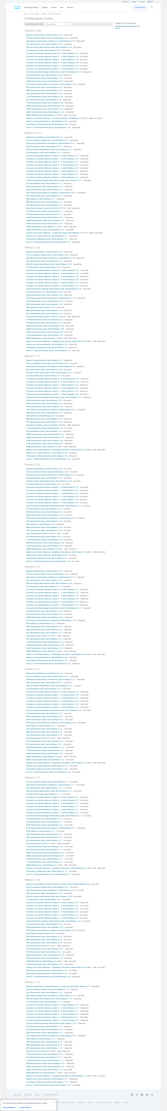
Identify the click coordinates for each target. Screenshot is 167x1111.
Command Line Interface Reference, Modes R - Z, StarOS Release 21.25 (52, 394)
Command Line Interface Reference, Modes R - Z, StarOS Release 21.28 (52, 69)
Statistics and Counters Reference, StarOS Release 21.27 (46, 236)
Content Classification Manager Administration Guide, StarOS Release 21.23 (54, 608)
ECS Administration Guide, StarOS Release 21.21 (44, 819)
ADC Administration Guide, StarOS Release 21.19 (44, 992)
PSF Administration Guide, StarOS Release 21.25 (43, 431)
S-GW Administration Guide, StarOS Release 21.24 (44, 546)
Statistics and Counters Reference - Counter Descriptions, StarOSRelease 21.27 (55, 233)
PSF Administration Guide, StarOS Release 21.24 (43, 536)
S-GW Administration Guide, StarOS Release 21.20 (44, 964)
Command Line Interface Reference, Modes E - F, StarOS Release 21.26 (52, 276)
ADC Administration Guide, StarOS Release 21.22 (44, 682)
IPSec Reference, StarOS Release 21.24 (40, 524)
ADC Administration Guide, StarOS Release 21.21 (44, 788)
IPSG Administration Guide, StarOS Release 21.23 (44, 626)
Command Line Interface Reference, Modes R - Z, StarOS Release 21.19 (52, 1020)
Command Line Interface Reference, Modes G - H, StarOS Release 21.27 (52, 165)
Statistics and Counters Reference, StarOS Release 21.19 (46, 1079)
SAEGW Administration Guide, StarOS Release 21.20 (45, 955)
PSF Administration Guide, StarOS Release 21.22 (43, 744)
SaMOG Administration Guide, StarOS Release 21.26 (45, 329)
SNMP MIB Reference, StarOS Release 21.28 (42, 115)
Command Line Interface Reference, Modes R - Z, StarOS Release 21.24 (52, 503)
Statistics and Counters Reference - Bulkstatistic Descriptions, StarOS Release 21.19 (56, 1076)
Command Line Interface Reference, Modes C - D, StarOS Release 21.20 (52, 906)
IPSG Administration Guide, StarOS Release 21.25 (44, 413)
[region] (28, 1105)
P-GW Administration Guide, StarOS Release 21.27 (44, 211)
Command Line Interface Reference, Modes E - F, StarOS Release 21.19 (52, 1011)
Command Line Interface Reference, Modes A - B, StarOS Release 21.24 (52, 487)
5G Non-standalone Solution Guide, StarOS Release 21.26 (47, 255)
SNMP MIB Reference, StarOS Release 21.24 (42, 549)
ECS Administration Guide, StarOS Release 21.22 (44, 713)
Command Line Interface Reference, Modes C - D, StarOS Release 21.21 (52, 800)
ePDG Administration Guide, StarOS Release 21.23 (44, 614)
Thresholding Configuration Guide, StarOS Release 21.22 (46, 769)
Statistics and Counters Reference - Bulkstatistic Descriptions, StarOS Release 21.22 (56, 763)
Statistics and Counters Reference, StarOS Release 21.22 (46, 766)
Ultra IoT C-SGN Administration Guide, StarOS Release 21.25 (48, 459)
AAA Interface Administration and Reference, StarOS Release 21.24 (50, 475)
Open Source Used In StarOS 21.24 (39, 533)
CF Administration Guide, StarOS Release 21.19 (43, 1002)
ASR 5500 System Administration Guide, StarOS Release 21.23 (49, 583)
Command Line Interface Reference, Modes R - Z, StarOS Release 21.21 (52, 812)
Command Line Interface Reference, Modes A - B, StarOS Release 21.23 (52, 589)
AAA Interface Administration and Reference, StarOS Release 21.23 (50, 577)
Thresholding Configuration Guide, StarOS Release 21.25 (46, 456)
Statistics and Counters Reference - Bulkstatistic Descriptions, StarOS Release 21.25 (56, 450)
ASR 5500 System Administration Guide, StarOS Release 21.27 (49, 149)
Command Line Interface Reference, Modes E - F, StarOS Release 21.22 (52, 698)
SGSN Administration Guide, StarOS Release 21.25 (44, 440)
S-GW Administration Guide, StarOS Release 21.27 (44, 217)
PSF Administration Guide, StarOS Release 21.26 (43, 323)
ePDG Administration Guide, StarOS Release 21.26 (44, 295)
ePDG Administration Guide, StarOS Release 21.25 (44, 403)
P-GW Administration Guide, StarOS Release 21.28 (44, 96)
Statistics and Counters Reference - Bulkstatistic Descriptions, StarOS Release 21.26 (56, 341)
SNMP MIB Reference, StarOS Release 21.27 (42, 227)
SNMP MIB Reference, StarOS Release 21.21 (42, 865)
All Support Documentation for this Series (127, 27)
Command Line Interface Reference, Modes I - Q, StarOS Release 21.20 (52, 915)
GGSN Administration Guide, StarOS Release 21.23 (45, 617)
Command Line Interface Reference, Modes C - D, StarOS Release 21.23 (52, 592)
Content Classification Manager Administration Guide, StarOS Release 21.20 (54, 921)
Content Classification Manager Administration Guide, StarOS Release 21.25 (53, 397)
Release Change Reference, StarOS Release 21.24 (44, 469)
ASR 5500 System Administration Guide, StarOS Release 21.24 (49, 481)
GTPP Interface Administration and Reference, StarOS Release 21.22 (51, 723)
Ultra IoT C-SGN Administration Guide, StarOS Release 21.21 (48, 874)
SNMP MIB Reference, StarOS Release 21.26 (42, 338)
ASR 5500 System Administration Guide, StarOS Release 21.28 (49, 47)
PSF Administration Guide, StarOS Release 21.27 (43, 214)
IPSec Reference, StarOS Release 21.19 (40, 1039)
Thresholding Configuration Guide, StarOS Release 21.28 (46, 124)
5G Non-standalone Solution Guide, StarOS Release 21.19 (47, 989)
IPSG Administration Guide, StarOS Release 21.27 (44, 196)
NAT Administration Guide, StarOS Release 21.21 (44, 840)
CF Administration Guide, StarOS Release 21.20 (43, 899)
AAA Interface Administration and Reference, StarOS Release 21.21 (50, 785)
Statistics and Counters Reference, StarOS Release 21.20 (46, 970)
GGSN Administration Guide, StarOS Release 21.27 (44, 190)
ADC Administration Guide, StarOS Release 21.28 (44, 44)
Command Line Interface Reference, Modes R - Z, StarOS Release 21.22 (52, 707)
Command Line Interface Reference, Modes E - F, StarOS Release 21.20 (52, 909)
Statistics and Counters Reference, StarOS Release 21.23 (46, 657)
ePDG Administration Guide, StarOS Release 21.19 (44, 1029)
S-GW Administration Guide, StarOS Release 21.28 (44, 103)
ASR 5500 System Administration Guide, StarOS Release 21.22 (49, 686)
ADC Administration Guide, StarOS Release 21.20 (44, 893)
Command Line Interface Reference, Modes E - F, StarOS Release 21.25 (52, 385)
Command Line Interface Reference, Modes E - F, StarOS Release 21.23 (52, 596)
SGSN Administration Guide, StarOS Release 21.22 (44, 753)
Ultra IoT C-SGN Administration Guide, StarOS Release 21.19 (48, 1085)
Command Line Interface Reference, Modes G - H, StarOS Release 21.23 (52, 599)
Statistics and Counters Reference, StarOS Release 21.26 (46, 344)
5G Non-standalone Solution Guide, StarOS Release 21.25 (47, 363)
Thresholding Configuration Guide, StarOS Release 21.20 (46, 973)
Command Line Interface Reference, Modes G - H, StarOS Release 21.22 (52, 701)
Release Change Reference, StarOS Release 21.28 (44, 35)
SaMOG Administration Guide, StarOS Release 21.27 (45, 230)
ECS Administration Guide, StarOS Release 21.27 (44, 183)
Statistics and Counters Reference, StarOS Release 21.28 (46, 121)
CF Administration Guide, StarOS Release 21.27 (43, 152)
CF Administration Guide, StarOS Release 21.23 (43, 586)
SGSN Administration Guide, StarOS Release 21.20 (44, 958)
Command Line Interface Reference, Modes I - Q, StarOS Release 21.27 (52, 171)
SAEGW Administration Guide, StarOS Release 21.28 (45, 106)
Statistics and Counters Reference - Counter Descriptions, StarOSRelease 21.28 (55, 118)
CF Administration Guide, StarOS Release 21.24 (43, 484)
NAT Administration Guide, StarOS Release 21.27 (44, 205)
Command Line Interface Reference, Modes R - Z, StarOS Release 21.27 (52, 174)
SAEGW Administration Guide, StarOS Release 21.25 (45, 434)
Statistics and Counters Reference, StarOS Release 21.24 (46, 555)
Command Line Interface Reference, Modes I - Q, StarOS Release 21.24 (52, 499)
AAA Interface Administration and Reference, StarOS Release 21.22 (50, 679)
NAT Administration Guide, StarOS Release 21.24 (44, 530)
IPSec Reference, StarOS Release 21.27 (40, 199)
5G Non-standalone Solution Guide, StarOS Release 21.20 (47, 887)
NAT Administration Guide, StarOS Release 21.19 (44, 1048)
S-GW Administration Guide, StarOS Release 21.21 (44, 862)
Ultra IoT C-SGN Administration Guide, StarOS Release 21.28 (48, 127)
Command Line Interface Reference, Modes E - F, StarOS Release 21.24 (52, 493)
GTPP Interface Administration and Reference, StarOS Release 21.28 (51, 84)
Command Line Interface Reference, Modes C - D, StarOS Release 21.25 (52, 382)
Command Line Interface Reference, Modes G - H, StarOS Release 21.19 (52, 1014)
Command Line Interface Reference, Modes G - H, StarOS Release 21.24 (52, 496)
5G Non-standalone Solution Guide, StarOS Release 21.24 (47, 472)
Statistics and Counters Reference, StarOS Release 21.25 (46, 453)
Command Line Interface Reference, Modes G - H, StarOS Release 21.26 (52, 279)
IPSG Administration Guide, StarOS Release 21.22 (44, 729)
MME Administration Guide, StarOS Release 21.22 (44, 732)
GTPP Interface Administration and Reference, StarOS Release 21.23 (51, 620)
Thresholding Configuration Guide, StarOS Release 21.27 (46, 239)
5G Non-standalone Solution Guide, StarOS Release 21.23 (47, 574)
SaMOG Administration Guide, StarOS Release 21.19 (45, 1066)
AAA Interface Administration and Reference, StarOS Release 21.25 (50, 366)
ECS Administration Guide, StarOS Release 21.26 (44, 292)
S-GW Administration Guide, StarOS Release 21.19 (44, 1060)
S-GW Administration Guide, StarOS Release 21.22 (44, 750)
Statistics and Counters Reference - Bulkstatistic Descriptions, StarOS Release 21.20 (56, 967)
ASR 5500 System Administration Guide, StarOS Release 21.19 (49, 999)
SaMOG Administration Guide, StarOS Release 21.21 (45, 856)
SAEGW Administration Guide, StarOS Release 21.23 (45, 645)
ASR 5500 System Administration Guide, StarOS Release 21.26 (49, 264)
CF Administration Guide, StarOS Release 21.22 (43, 689)
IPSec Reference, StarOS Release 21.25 (40, 416)
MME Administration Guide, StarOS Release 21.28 (44, 90)
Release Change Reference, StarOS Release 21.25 (44, 360)
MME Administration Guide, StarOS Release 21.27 (44, 202)
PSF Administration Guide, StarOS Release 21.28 (43, 100)
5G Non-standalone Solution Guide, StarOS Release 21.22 (47, 676)
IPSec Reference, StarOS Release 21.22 (40, 726)
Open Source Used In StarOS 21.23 (39, 636)
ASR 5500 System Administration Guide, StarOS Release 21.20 (49, 896)
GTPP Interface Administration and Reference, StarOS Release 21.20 (51, 930)
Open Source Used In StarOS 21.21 (39, 843)
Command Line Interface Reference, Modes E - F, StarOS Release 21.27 (52, 162)
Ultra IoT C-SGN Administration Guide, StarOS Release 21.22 (48, 772)
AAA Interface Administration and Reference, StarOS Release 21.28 (50, 41)
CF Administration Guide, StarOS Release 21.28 (43, 50)
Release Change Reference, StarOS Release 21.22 (44, 673)
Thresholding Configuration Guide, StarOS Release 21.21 (46, 871)
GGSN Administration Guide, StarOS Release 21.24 (45, 515)
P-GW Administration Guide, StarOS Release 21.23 (44, 642)
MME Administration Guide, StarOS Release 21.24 (44, 527)
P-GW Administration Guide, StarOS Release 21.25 (44, 428)
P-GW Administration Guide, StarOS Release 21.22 (44, 741)
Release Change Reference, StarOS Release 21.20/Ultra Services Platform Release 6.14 (57, 884)
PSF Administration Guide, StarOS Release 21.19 (43, 1057)
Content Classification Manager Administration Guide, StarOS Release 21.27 (53, 180)
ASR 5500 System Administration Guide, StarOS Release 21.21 (49, 791)
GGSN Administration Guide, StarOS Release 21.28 (44, 81)
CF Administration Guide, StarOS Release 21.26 (43, 267)
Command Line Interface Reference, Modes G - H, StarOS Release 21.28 (52, 63)
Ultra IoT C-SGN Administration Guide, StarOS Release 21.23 (48, 663)
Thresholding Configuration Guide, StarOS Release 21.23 (46, 660)
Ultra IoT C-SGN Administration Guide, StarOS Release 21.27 (48, 242)
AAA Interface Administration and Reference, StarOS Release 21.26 (50, 258)
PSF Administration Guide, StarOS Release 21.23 (43, 639)
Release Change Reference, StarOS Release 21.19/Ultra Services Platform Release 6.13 (57, 986)
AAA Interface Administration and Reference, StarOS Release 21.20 (50, 890)
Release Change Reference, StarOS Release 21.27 (44, 137)
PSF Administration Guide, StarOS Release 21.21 (44, 850)
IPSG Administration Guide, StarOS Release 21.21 (44, 834)
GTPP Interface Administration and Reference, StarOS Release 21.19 (51, 1036)
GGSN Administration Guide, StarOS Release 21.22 (45, 719)
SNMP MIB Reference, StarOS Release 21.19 (42, 1073)
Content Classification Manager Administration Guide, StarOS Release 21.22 (54, 710)
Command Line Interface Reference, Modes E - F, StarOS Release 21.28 (52, 59)
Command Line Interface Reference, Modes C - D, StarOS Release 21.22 (52, 695)
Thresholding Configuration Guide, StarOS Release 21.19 (46, 1082)
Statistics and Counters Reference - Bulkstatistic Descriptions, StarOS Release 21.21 (56, 868)
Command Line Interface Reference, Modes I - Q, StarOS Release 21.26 (52, 283)
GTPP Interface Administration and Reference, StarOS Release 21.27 (51, 193)
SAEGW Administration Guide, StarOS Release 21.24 (45, 543)
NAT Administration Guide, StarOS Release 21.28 (44, 93)
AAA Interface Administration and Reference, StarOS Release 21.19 (50, 995)
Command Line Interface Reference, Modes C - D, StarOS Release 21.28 (52, 56)
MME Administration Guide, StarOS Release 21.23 (44, 630)
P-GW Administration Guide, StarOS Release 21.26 (44, 320)
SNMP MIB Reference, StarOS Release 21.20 (42, 961)
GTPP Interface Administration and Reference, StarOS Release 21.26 (51, 298)
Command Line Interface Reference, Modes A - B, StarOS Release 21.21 (52, 797)
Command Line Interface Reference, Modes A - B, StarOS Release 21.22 (52, 692)
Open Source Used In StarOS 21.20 (39, 946)
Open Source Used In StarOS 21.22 (39, 738)
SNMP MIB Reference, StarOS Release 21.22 (42, 756)
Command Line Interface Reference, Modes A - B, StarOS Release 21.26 (52, 270)
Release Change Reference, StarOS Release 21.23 (44, 571)
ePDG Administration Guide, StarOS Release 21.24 (44, 512)
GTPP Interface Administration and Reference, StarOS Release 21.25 (51, 410)
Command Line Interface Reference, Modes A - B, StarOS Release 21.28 (52, 53)
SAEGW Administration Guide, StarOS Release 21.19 (45, 1063)
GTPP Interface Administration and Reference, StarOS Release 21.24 (51, 518)
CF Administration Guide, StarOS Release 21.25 (43, 376)
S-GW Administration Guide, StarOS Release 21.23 (44, 648)
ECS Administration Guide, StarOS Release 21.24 (44, 509)
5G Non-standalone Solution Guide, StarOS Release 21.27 (47, 140)
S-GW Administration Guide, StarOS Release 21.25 (44, 443)
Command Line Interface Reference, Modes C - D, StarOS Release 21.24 (52, 490)
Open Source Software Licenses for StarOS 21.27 (44, 208)
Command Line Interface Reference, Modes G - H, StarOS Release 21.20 (52, 912)
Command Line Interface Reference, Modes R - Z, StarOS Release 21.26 (52, 286)
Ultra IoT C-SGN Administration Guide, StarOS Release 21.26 (48, 350)
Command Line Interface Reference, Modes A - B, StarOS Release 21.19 (52, 1005)
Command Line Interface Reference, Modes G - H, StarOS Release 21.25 (52, 388)
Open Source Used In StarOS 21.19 (39, 1051)
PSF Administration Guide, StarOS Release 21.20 (43, 952)
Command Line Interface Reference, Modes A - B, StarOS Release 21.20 (52, 902)
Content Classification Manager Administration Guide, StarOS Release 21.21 (54, 816)
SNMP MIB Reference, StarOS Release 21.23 (42, 651)
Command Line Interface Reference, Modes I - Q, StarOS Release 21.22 (52, 704)
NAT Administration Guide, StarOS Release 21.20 (44, 943)
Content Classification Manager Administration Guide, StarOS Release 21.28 (53, 72)
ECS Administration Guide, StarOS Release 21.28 (44, 75)
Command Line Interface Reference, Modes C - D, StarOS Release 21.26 (52, 273)
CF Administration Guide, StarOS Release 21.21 (43, 794)
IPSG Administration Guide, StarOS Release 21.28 (44, 87)
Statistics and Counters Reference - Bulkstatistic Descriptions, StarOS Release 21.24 (56, 552)
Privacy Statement (9, 1107)
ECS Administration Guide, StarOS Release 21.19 (44, 1026)
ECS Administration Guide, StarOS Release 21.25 (44, 400)
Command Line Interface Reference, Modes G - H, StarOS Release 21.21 (52, 806)
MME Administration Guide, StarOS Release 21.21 (44, 837)
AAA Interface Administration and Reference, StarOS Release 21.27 (50, 143)
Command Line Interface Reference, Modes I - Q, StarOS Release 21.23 (52, 602)
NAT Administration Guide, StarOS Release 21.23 (44, 633)
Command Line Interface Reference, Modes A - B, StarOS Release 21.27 (52, 156)
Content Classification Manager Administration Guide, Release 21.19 (51, 1023)
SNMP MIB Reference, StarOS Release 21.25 (42, 447)
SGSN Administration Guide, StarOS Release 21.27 (44, 223)
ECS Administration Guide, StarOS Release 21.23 (44, 611)
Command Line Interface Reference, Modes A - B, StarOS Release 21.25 (52, 379)
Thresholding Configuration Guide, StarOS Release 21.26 (46, 347)
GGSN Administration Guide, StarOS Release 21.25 (44, 406)
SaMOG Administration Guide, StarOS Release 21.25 (45, 437)
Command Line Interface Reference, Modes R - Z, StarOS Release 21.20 (52, 918)
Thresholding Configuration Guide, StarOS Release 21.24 (46, 558)
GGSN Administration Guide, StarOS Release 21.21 (44, 825)
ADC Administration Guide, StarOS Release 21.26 (44, 261)
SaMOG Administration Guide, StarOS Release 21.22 (45, 760)
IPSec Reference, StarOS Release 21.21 (40, 831)
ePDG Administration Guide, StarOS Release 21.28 (44, 78)
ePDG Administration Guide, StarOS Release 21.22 (44, 716)
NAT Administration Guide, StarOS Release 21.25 (44, 422)
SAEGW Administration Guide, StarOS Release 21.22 (45, 747)
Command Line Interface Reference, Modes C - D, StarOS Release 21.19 (52, 1008)
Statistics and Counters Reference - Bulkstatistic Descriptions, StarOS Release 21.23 (56, 654)
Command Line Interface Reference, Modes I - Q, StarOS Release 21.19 (52, 1017)
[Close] (54, 1102)
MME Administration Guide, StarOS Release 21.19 (44, 1045)
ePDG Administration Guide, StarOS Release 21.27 (44, 186)
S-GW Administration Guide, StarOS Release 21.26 (44, 335)
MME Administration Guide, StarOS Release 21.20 (44, 939)
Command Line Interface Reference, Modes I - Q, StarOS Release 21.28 (52, 66)
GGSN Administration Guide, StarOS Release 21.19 (44, 1032)
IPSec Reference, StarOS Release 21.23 (40, 623)
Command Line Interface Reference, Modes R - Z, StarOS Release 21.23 (52, 605)
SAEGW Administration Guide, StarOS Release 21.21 (45, 853)
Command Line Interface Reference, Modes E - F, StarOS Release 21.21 (52, 803)
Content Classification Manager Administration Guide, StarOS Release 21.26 (53, 289)
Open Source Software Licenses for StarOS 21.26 (44, 316)
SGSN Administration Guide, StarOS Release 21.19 (44, 1070)
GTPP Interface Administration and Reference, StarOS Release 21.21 (51, 828)
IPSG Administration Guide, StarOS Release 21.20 (44, 936)
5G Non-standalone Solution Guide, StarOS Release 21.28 (47, 38)
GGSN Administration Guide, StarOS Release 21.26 (44, 301)
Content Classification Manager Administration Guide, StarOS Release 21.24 (53, 506)
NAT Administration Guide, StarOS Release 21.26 (44, 313)
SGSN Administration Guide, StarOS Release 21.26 (44, 332)
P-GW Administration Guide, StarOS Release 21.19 (44, 1054)
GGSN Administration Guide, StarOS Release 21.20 (44, 927)
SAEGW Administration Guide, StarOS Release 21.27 (45, 220)
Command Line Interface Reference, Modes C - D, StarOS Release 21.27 (52, 159)
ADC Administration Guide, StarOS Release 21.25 (44, 369)
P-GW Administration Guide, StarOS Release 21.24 (44, 540)
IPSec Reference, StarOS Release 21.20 (40, 933)
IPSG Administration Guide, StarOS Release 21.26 (44, 304)
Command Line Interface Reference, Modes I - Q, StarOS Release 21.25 (52, 391)
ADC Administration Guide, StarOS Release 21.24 (44, 478)
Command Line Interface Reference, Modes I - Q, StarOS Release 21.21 (52, 809)
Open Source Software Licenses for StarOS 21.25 (44, 425)
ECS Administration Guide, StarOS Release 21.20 (44, 924)
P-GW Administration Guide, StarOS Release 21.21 (44, 846)
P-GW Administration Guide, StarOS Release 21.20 (44, 949)
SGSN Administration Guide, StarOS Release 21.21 (44, 859)
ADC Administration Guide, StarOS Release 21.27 (44, 146)
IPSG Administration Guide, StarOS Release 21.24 (44, 521)
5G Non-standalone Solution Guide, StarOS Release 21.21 (47, 782)
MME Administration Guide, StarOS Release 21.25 (44, 419)
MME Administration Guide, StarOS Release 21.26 (44, 310)
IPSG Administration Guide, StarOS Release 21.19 (44, 1042)
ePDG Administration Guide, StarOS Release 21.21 (44, 822)
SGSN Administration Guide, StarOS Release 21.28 (44, 109)
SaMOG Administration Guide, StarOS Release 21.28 (45, 112)
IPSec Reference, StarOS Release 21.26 (40, 307)
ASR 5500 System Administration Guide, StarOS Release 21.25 (49, 372)
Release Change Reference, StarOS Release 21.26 (44, 252)
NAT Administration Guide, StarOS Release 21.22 (44, 735)
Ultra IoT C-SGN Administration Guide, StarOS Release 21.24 (48, 561)
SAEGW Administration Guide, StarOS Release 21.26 (45, 326)
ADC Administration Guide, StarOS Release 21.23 (44, 580)
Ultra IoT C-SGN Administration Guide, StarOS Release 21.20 (48, 976)
